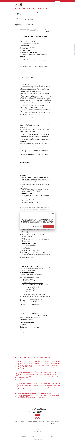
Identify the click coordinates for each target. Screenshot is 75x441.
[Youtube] (43, 431)
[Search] (59, 1)
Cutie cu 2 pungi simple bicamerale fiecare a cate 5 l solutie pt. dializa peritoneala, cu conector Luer (30, 398)
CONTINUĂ (37, 414)
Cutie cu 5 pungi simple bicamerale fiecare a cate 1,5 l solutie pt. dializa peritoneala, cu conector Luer (30, 358)
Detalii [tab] (37, 215)
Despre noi (41, 436)
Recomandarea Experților (55, 421)
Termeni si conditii (24, 436)
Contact (33, 436)
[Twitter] (37, 431)
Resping (26, 226)
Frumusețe (46, 4)
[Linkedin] (40, 431)
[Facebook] (32, 431)
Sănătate (34, 4)
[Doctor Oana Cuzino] (19, 4)
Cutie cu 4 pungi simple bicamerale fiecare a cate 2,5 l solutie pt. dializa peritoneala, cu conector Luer (30, 382)
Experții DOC (29, 4)
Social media (38, 429)
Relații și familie (52, 4)
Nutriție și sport (40, 4)
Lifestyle (57, 4)
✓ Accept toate (49, 226)
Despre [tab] (49, 215)
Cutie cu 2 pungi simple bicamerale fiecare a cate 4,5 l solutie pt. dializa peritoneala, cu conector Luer (30, 397)
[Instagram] (35, 431)
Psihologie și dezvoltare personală (42, 424)
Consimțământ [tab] (26, 215)
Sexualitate (40, 425)
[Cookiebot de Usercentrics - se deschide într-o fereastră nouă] (50, 213)
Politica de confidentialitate (31, 437)
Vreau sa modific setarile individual (37, 226)
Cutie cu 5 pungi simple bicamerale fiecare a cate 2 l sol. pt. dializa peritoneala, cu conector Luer (30, 371)
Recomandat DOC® (50, 436)
